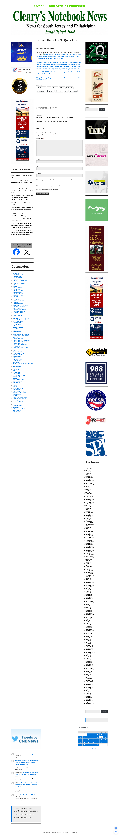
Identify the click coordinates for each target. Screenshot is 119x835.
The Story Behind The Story (20, 400)
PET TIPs (15, 378)
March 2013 (88, 594)
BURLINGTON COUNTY (19, 290)
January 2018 (89, 553)
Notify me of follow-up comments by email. (51, 186)
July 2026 (88, 470)
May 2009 (88, 658)
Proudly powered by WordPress (50, 832)
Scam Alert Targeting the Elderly (29, 794)
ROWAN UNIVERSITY (18, 388)
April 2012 (88, 608)
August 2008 (88, 671)
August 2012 (88, 604)
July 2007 (88, 690)
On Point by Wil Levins (19, 375)
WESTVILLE (16, 407)
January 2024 (89, 514)
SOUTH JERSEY (17, 394)
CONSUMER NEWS (18, 312)
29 (88, 744)
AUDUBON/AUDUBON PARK (20, 280)
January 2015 (88, 569)
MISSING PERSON (17, 366)
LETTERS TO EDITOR (18, 359)
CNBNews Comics (17, 308)
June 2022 (88, 525)
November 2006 (89, 700)
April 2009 (88, 659)
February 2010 (89, 645)
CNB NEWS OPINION (18, 304)
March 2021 (88, 540)
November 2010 (89, 632)
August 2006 (88, 702)
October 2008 (89, 668)
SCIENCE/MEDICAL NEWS (20, 392)
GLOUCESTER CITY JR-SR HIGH (21, 340)
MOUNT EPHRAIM (18, 368)
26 (105, 742)
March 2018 (88, 552)
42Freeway (16, 273)
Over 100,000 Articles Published (59, 6)
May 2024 (88, 508)
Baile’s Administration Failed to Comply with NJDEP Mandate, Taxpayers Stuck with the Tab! (22, 197)
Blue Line (15, 286)
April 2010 (88, 642)
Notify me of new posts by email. (48, 189)
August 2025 (88, 486)
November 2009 (89, 649)
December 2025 (89, 480)
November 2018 (89, 550)
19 (105, 739)
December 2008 (89, 665)
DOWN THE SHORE (18, 321)
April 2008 (88, 677)
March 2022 (88, 530)
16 (93, 739)
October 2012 (89, 601)
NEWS (14, 371)
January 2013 (89, 597)
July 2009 (88, 655)
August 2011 (88, 619)
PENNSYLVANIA (17, 376)
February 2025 (89, 495)
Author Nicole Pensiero (19, 283)
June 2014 (88, 578)
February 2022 (89, 531)
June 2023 (88, 517)
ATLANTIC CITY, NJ (18, 279)
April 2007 (88, 694)
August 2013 (88, 587)
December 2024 (89, 498)
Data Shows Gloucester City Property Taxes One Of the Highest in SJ (22, 190)
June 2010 (88, 639)
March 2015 (88, 566)
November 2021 (89, 536)
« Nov (91, 748)
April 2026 (88, 474)
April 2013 (88, 592)
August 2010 (88, 636)
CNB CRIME (16, 302)
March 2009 (88, 661)
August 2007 (88, 689)
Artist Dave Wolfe (17, 277)
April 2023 (88, 520)
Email (38, 166)
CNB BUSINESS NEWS (18, 301)
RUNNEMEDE (16, 390)
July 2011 (87, 620)
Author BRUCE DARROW (19, 282)
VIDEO (14, 404)
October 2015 (89, 556)
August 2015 (88, 559)
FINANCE (15, 328)
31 (97, 744)
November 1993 (89, 703)
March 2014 (88, 581)
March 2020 (88, 543)
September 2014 (89, 575)
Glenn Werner (15, 207)
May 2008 (88, 675)
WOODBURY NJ (17, 410)
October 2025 (89, 483)
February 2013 (89, 595)
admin (55, 107)
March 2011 (88, 626)
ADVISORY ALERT (18, 274)
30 (93, 744)
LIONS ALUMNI (17, 360)
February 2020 (89, 544)
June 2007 (88, 692)
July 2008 (88, 673)
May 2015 (88, 563)
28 (84, 744)
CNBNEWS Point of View (19, 309)
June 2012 (88, 607)
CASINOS (15, 296)
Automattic (74, 832)
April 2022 (88, 528)
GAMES (15, 333)
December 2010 (89, 630)
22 (88, 742)
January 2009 (89, 664)
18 (101, 739)
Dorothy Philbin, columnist (20, 320)
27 (80, 744)
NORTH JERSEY (17, 372)
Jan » (94, 748)
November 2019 (89, 549)
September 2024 (89, 502)
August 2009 (88, 654)
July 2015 (87, 560)
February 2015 (89, 568)
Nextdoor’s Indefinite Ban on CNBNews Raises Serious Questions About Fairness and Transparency (22, 214)
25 (101, 742)
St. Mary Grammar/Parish (20, 397)
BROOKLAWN (16, 289)
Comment (40, 138)
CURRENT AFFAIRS (18, 315)
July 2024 (88, 505)
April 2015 (88, 565)
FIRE (14, 330)
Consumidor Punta (18, 314)
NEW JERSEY (16, 369)
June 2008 (88, 674)
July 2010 (87, 638)
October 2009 (89, 651)
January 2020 (89, 546)
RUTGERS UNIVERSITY (19, 391)
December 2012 (89, 598)
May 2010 (88, 641)
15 (88, 739)
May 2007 (88, 693)
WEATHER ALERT (17, 406)
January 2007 (89, 699)
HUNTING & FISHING (18, 353)
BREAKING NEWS (17, 288)
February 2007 (89, 697)
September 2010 (89, 635)
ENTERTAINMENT (18, 323)
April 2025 (88, 492)
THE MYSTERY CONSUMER (20, 398)
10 (97, 737)
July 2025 (87, 488)
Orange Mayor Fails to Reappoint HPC (28, 754)
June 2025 (88, 489)
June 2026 (88, 471)
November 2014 (89, 572)
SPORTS (15, 395)
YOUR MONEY (16, 411)
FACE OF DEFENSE (18, 327)
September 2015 (89, 557)
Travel (14, 403)
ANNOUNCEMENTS (18, 276)
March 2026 (88, 476)
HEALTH (15, 350)
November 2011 (89, 616)
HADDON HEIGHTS (18, 349)
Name (38, 159)
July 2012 (87, 606)
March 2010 (88, 643)
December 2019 (89, 547)
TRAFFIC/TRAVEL (18, 401)
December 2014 (89, 571)
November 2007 (89, 684)
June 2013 (88, 590)
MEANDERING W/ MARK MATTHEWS (23, 363)
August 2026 (88, 469)
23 (93, 742)
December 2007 (89, 683)
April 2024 (88, 509)
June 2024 (88, 506)
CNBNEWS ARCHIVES (19, 306)
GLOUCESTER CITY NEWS (20, 341)
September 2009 (90, 652)
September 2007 (89, 687)
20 (80, 742)
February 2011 (89, 627)
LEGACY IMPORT (46, 109)
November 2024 (89, 499)
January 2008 (89, 681)
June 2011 (88, 622)
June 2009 (88, 657)
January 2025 (89, 496)
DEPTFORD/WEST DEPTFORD (21, 318)
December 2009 (89, 648)
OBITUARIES (16, 374)
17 (97, 739)
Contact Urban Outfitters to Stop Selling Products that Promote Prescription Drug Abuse (22, 225)
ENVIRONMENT (17, 324)
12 (105, 737)
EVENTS (15, 325)
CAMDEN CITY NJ (17, 292)
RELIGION (15, 387)
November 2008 (89, 667)
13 (80, 739)
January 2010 (89, 646)
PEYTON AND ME (17, 381)
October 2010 (89, 633)
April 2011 (88, 624)
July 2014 (87, 576)
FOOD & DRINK (17, 331)
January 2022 (89, 533)
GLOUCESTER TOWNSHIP (20, 344)
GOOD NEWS (16, 346)
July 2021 (87, 539)
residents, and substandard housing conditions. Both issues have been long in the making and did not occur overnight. (59, 56)
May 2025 (88, 490)
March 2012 (88, 610)
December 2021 (89, 534)
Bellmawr (15, 285)
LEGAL (15, 357)
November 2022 (89, 524)
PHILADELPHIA (17, 382)
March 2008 (88, 678)
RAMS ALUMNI (17, 385)
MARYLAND (16, 362)
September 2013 (89, 585)
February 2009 (89, 662)
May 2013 (88, 591)
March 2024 (88, 511)
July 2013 (87, 588)
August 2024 (88, 504)
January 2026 (89, 479)
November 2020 (89, 541)
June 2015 (88, 562)
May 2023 (88, 518)
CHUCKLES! (16, 299)
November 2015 (89, 555)
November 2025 (89, 482)
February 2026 (89, 477)
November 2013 (89, 582)
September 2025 (89, 485)
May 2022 (88, 527)
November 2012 (89, 600)
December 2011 (89, 614)
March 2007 (88, 696)
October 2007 (89, 686)
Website (38, 173)
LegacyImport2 (17, 356)
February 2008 (89, 680)
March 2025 (88, 493)
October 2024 (89, 501)
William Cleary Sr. (16, 223)
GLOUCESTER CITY (18, 339)
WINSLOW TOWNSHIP (19, 408)
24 (97, 742)
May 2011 (87, 623)
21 (84, 742)
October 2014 (89, 573)
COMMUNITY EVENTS (19, 311)
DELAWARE (16, 317)
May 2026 (88, 473)
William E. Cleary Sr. (16, 180)
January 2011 (88, 629)
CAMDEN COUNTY (18, 293)
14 (84, 739)
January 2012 (89, 613)
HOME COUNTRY (17, 352)
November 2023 (89, 515)
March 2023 (88, 521)
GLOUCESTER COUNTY (19, 343)
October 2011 (89, 617)
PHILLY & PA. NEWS (18, 384)
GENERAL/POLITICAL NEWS (21, 334)
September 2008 (90, 670)
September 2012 (89, 603)
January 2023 (89, 522)
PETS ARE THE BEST (18, 379)
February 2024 (89, 512)
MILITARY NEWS (17, 365)
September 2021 (89, 537)
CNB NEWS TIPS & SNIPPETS (20, 305)
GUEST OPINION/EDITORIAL (21, 347)
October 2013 (89, 584)
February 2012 (89, 611)
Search (87, 107)
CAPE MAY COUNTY (18, 295)
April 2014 (88, 579)
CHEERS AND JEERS (18, 298)
